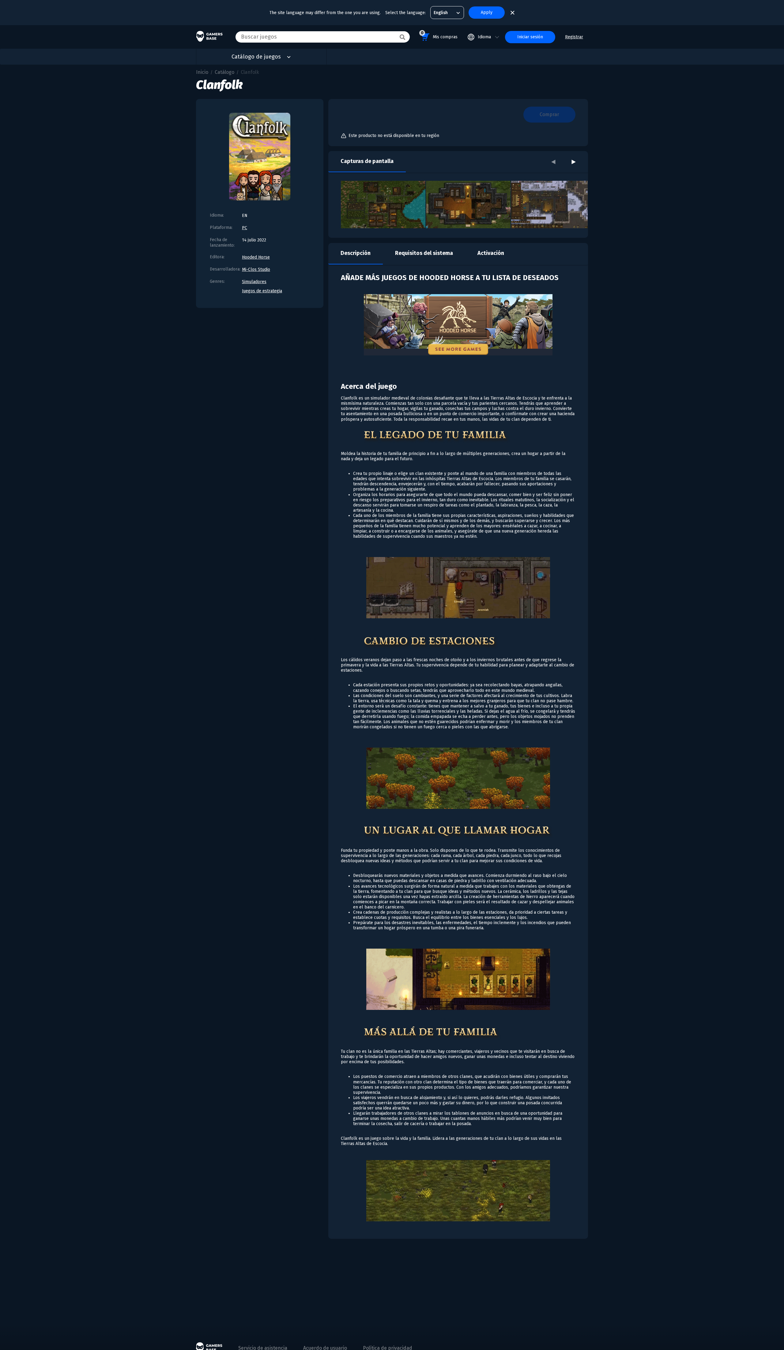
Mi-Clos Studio (256, 269)
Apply (486, 12)
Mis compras (439, 35)
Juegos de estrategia (262, 291)
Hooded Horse (256, 257)
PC (244, 227)
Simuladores (254, 281)
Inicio (202, 72)
